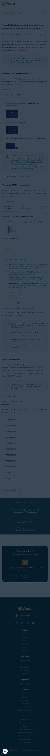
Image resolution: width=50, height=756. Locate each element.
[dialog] (25, 378)
